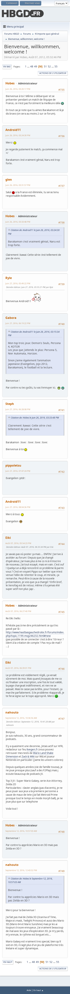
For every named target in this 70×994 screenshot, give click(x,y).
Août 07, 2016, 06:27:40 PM (18, 611)
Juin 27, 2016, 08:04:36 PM (17, 507)
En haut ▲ (38, 990)
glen (8, 179)
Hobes (10, 83)
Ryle (8, 278)
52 (49, 66)
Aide (29, 990)
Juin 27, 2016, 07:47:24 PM (17, 471)
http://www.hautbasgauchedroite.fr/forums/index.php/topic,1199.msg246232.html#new (35, 634)
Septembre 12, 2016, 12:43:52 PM (21, 870)
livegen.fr (32, 749)
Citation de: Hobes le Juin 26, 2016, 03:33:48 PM (35, 417)
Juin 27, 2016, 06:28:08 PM (17, 409)
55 (56, 66)
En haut (7, 962)
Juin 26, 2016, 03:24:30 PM (17, 135)
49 (35, 66)
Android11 (13, 130)
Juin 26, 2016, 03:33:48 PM (17, 221)
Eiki (8, 538)
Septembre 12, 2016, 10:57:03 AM (21, 831)
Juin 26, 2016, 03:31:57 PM (17, 185)
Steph (9, 404)
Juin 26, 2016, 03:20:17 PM (17, 89)
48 (31, 66)
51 (45, 66)
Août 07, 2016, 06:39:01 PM (18, 668)
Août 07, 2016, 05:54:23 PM (18, 543)
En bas (6, 66)
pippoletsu (13, 465)
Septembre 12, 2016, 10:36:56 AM (21, 717)
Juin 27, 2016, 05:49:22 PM (17, 283)
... (28, 66)
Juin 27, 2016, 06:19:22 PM (17, 323)
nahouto (11, 712)
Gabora (10, 318)
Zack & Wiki (28, 756)
